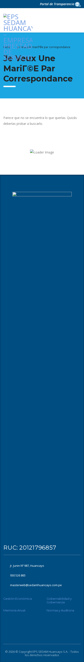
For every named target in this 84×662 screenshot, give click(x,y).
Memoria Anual (14, 610)
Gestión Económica (17, 598)
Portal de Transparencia (57, 4)
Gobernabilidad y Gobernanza (59, 600)
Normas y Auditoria (60, 610)
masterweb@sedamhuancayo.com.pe (36, 585)
